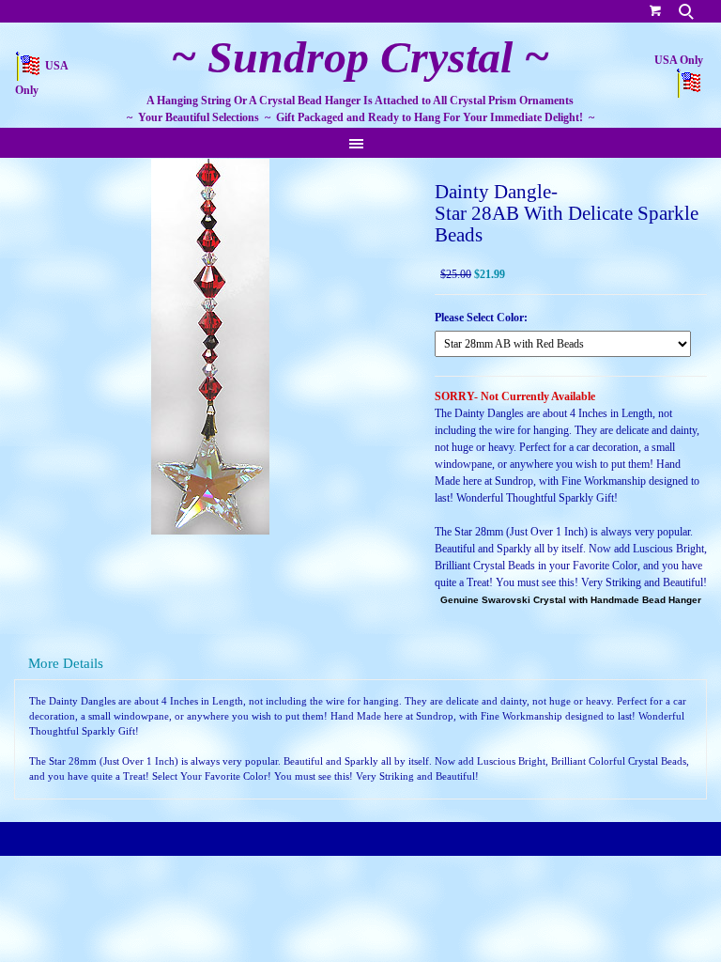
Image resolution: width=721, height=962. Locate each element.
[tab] (360, 663)
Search (688, 11)
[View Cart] (655, 10)
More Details (65, 663)
